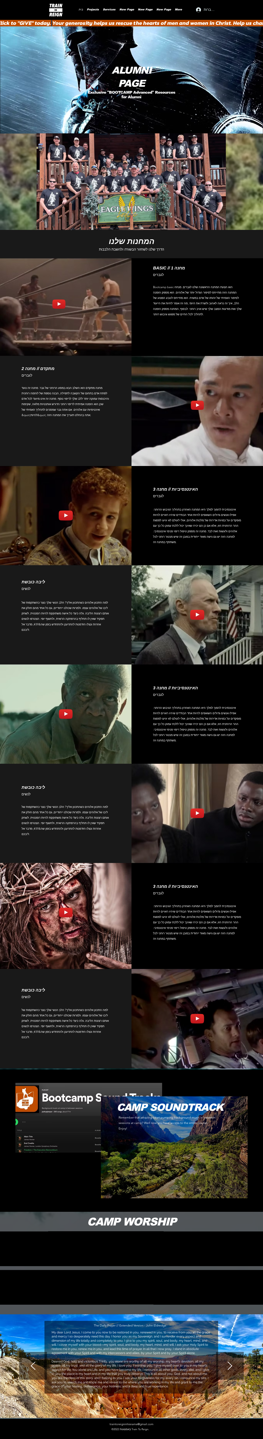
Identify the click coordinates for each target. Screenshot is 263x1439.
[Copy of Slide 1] (122, 1408)
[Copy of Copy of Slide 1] (127, 1408)
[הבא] (230, 1366)
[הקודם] (33, 1366)
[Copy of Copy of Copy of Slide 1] (136, 1408)
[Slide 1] (118, 1408)
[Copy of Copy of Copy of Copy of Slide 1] (140, 1408)
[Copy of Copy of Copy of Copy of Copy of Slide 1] (145, 1408)
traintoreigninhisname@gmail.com (131, 1424)
